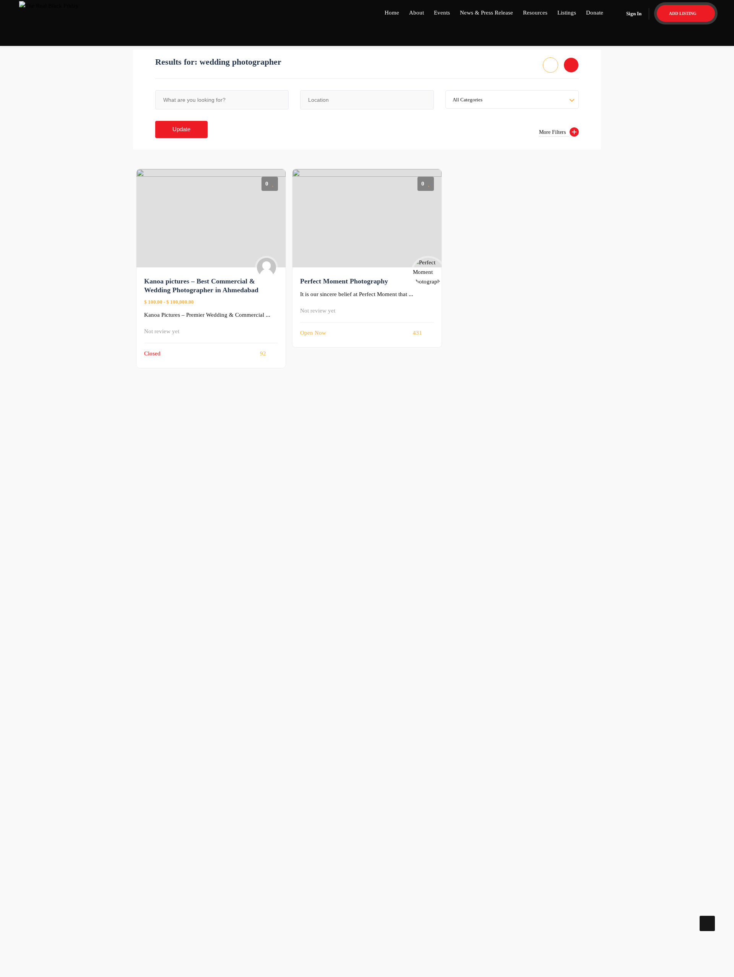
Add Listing (683, 13)
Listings (566, 13)
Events (442, 13)
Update (181, 129)
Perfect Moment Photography (344, 281)
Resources (535, 13)
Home (392, 13)
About (416, 13)
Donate (594, 13)
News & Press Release (486, 13)
